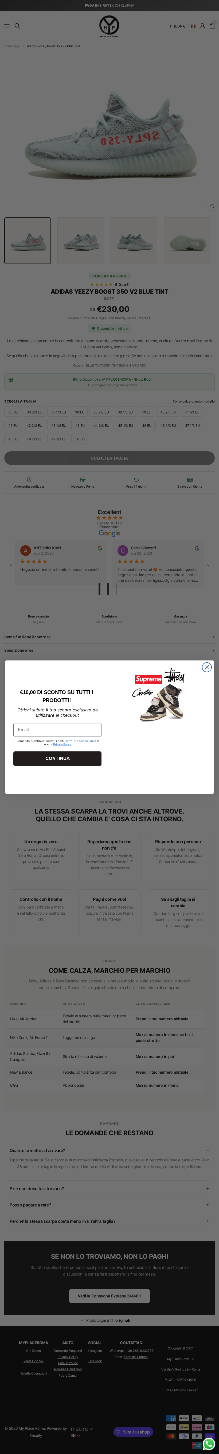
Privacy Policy (62, 744)
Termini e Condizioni (80, 741)
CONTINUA (57, 758)
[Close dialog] (207, 667)
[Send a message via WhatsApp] (209, 1444)
